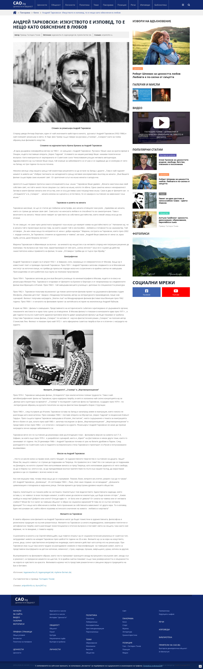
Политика (90, 618)
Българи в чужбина (57, 642)
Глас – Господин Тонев (131, 646)
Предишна (188, 258)
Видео (16, 617)
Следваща (134, 258)
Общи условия (19, 635)
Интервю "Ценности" (58, 617)
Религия (89, 649)
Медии (125, 653)
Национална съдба (57, 638)
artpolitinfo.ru (28, 585)
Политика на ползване (22, 642)
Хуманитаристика (129, 635)
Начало (17, 610)
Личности (70, 4)
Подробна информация (152, 666)
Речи (133, 4)
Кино (36, 12)
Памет (52, 632)
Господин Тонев (46, 579)
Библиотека (161, 4)
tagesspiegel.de (45, 572)
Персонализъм (92, 632)
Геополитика (164, 611)
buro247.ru (41, 585)
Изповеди (145, 4)
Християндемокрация (95, 628)
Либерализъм (91, 622)
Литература (127, 632)
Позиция (126, 649)
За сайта (17, 614)
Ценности (17, 653)
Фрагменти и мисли (58, 611)
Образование (91, 643)
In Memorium (164, 652)
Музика (125, 628)
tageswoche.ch (30, 572)
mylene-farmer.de (62, 572)
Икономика (90, 646)
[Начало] (14, 12)
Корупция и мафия (166, 614)
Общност (53, 628)
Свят (124, 611)
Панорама (25, 12)
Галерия (17, 620)
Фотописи (18, 624)
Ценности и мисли (57, 614)
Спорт (124, 625)
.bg (23, 5)
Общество (90, 653)
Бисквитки (17, 638)
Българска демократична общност (173, 648)
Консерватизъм (92, 625)
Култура (53, 635)
